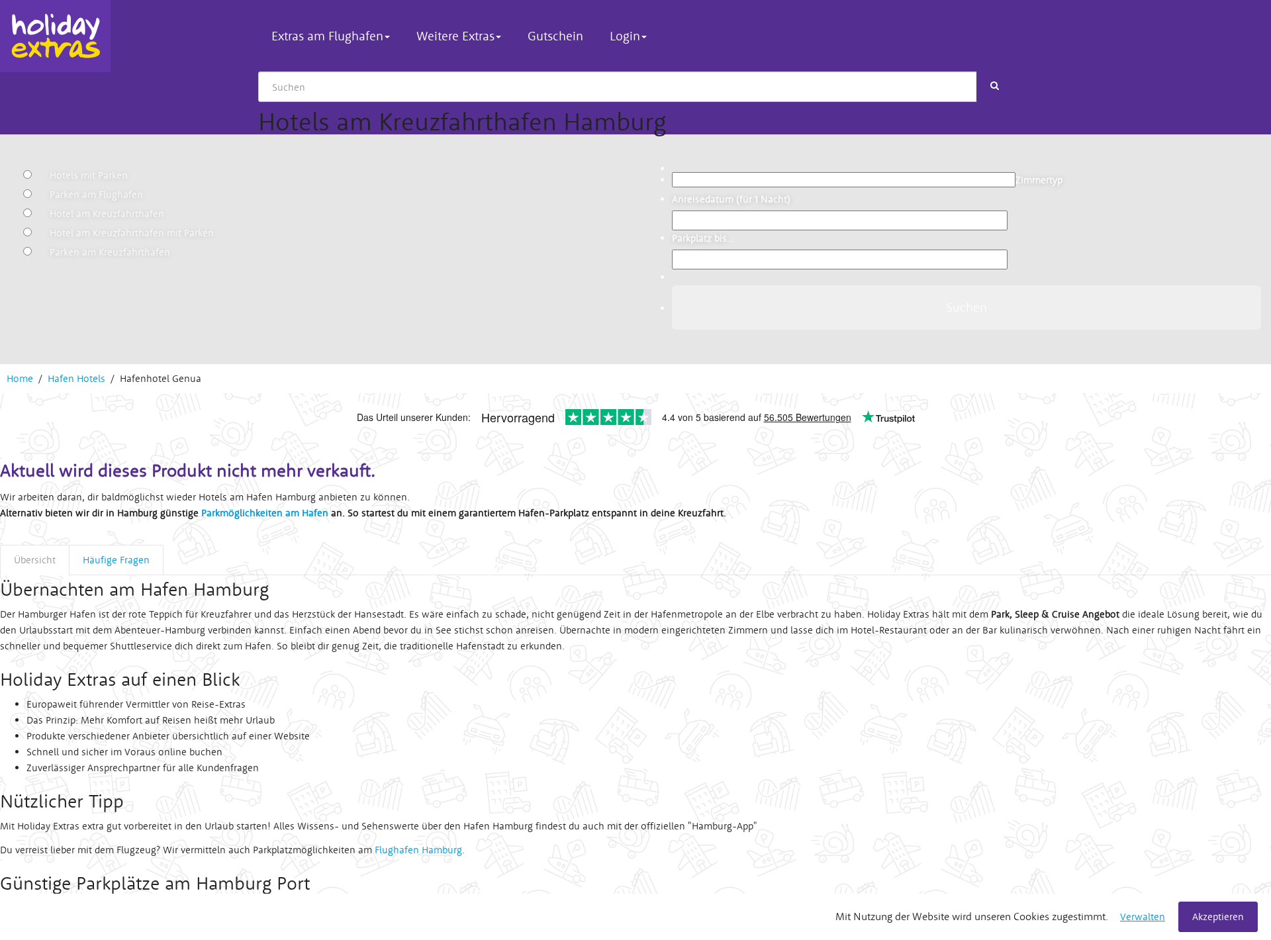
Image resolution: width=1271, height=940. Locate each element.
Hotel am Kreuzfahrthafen (107, 213)
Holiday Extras (55, 36)
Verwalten (1142, 916)
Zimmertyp (1038, 179)
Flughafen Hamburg (418, 849)
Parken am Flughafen (96, 194)
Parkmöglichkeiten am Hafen (264, 512)
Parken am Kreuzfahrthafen (110, 252)
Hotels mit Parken (89, 175)
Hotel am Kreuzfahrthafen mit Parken (132, 232)
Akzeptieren (1218, 916)
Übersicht (35, 559)
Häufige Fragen (116, 559)
